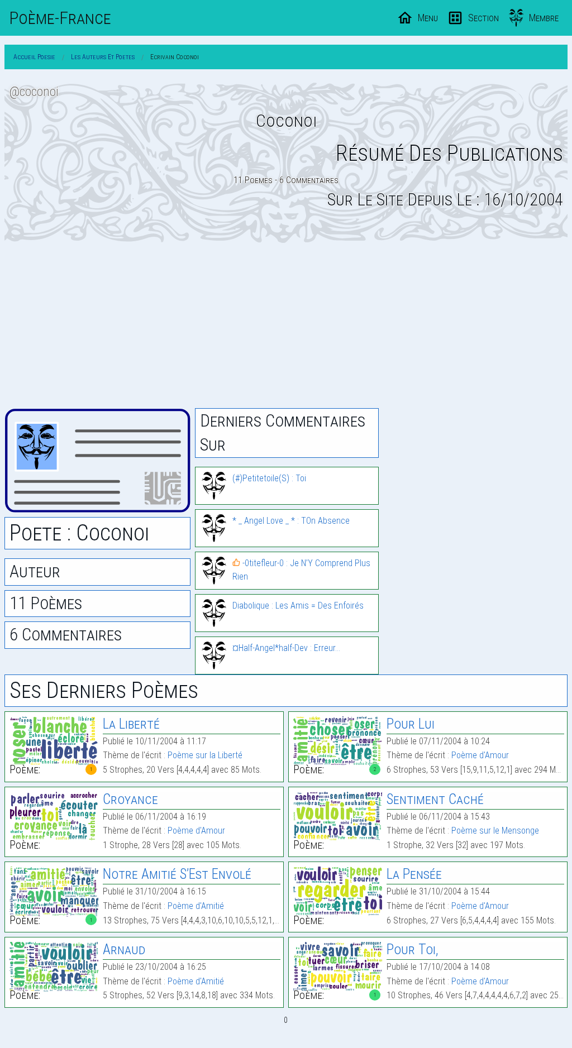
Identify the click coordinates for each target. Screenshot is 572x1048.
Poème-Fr (60, 17)
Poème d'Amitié (196, 906)
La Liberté (131, 724)
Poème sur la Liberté (205, 755)
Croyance (130, 799)
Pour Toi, (412, 949)
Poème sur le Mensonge (495, 830)
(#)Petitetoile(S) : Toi (269, 478)
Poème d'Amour (480, 755)
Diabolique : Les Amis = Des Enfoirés (298, 605)
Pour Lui (411, 724)
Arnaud (124, 949)
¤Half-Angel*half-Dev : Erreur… (286, 648)
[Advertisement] (286, 325)
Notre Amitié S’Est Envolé (177, 874)
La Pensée (414, 874)
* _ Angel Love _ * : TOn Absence (291, 520)
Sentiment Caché (435, 799)
